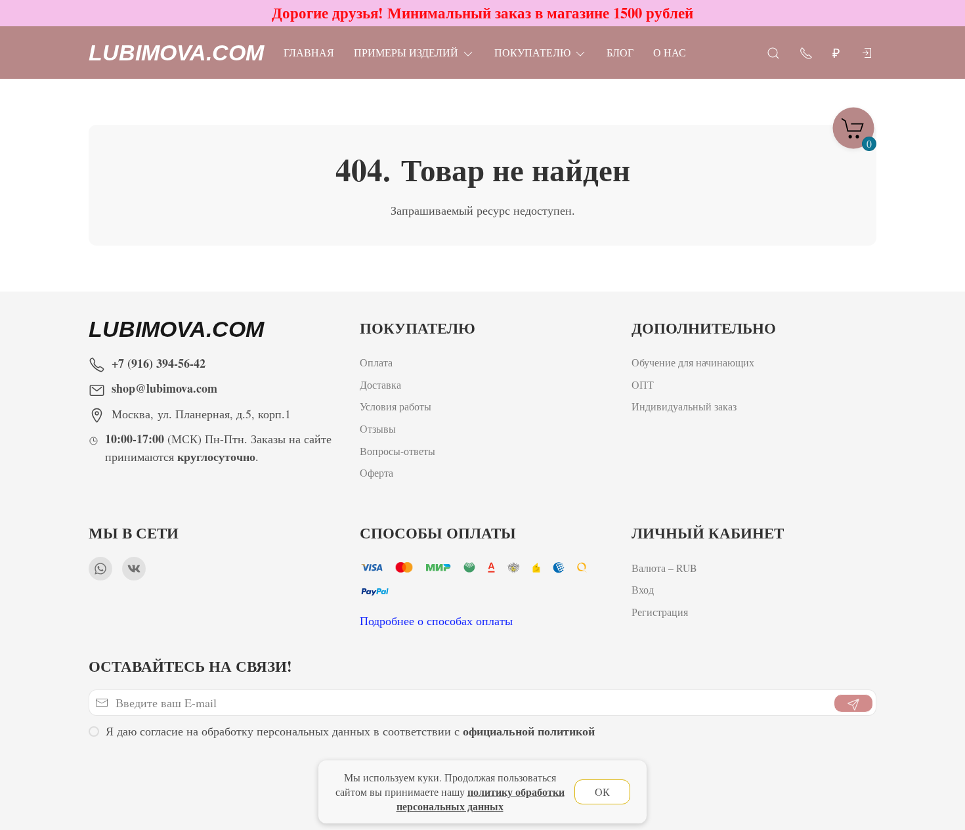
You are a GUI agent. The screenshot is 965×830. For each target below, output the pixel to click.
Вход (643, 589)
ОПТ (644, 384)
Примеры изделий (406, 52)
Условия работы (395, 406)
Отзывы (378, 428)
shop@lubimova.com (164, 388)
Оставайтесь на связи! (190, 666)
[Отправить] (853, 703)
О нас (669, 52)
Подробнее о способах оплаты (436, 620)
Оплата (376, 362)
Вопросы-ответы (397, 451)
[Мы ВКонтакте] (134, 568)
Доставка (380, 384)
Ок (602, 791)
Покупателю (532, 52)
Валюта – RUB (664, 568)
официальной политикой (529, 730)
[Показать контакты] (806, 52)
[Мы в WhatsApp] (100, 568)
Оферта (376, 472)
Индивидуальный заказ (684, 406)
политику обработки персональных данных (481, 799)
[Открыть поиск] (773, 52)
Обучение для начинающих (695, 362)
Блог (620, 52)
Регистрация (660, 612)
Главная (309, 52)
